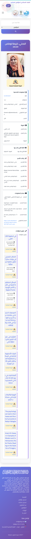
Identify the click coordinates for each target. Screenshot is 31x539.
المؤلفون (23, 507)
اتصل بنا (24, 513)
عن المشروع (23, 505)
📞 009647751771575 (19, 524)
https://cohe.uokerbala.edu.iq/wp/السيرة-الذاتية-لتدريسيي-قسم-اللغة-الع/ (10, 222)
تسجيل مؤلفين (22, 499)
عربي (8, 5)
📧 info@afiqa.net (21, 521)
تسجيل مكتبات (22, 502)
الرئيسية (24, 497)
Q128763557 (7, 96)
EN (3, 5)
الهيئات (24, 510)
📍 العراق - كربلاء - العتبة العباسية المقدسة (14, 527)
